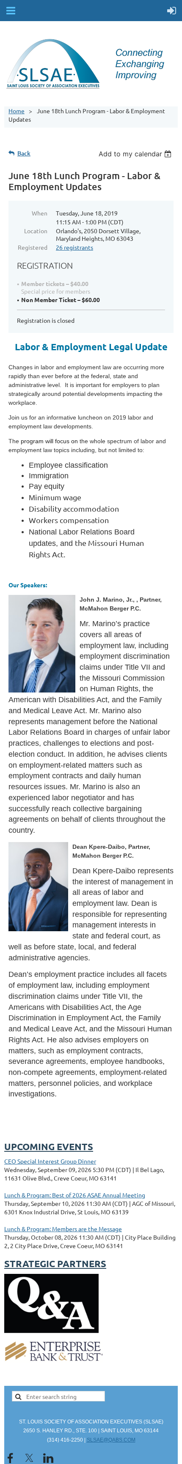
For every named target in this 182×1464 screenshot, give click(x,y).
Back (23, 153)
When (39, 213)
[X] (29, 1458)
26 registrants (74, 247)
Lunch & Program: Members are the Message (63, 1228)
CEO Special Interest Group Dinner (50, 1161)
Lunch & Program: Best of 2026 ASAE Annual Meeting (74, 1195)
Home (16, 111)
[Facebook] (10, 1458)
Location (35, 230)
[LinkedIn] (48, 1458)
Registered (32, 247)
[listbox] (136, 154)
